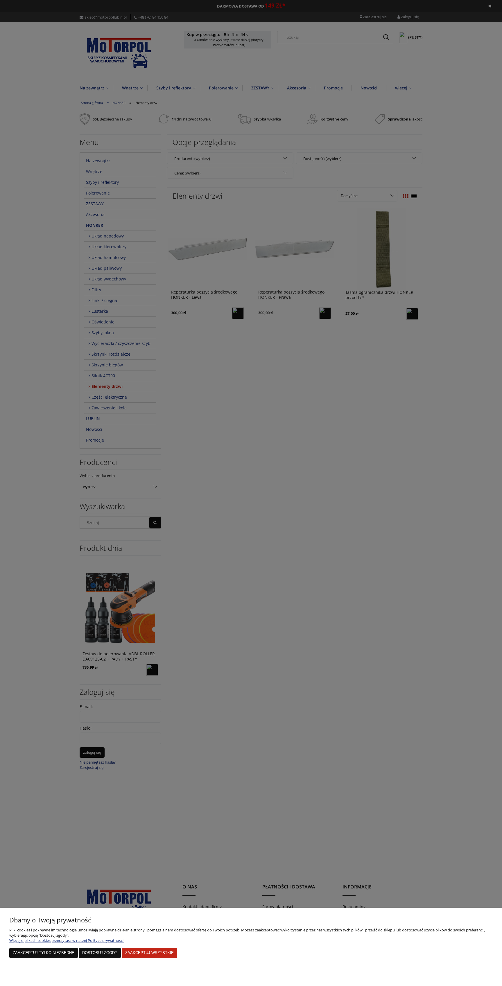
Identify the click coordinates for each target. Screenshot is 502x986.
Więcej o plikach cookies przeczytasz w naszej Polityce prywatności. (66, 940)
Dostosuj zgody (99, 953)
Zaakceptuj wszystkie (149, 953)
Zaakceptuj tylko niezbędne (43, 953)
